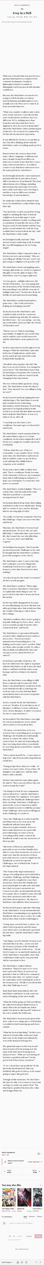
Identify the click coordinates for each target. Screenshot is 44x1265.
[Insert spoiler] (14, 1236)
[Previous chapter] (36, 1262)
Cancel (29, 1236)
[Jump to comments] (22, 1262)
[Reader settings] (26, 1262)
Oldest (39, 1216)
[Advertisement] (22, 49)
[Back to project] (18, 1262)
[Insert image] (10, 1236)
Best (25, 1216)
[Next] (40, 1185)
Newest (32, 1216)
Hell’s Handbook (22, 5)
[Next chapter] (40, 1262)
